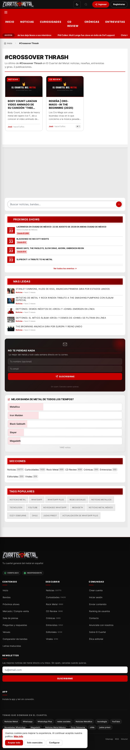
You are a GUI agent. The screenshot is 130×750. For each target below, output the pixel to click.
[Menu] (5, 12)
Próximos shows (11, 604)
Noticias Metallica (101, 500)
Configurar (54, 742)
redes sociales (78, 500)
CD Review (72, 23)
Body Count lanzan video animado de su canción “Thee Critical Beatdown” (22, 105)
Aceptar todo (14, 742)
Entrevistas (115, 21)
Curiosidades (50, 21)
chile (35, 515)
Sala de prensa (10, 618)
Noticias (27, 21)
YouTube (33, 508)
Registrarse (119, 4)
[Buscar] (85, 4)
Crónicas (91, 21)
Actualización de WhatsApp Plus (80, 515)
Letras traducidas (12, 646)
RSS (117, 739)
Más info (18, 736)
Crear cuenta (96, 590)
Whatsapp (36, 500)
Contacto (94, 618)
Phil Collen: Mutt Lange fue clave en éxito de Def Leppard (84, 35)
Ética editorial (96, 639)
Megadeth (77, 508)
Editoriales (54, 632)
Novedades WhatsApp (54, 508)
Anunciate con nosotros (101, 625)
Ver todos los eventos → (65, 268)
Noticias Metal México (101, 508)
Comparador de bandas (15, 639)
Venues (6, 632)
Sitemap (109, 739)
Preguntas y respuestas (15, 625)
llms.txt (124, 739)
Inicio (9, 21)
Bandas (6, 597)
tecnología (16, 508)
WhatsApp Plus (56, 500)
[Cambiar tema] (77, 4)
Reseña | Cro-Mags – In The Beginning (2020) (61, 104)
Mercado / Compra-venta (16, 611)
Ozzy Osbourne (18, 515)
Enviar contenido (97, 604)
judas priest (50, 515)
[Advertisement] (65, 174)
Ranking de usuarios (99, 611)
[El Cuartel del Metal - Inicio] (18, 4)
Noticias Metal (18, 500)
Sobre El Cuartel (97, 632)
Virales (52, 639)
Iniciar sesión (95, 597)
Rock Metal (54, 604)
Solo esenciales (34, 742)
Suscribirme (67, 376)
